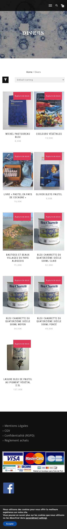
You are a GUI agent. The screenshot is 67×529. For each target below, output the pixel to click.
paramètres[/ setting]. (36, 518)
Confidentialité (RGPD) (19, 435)
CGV (7, 430)
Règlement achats (17, 440)
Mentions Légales (16, 426)
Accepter (10, 524)
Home (29, 71)
